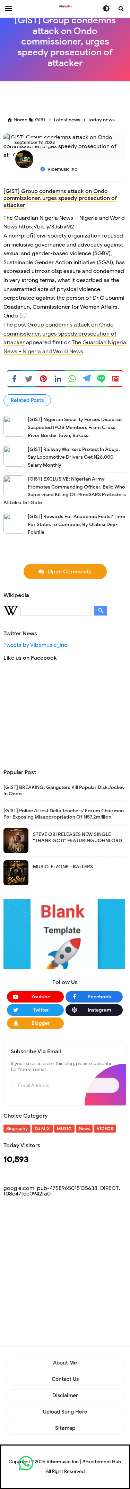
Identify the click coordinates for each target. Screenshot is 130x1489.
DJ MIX (42, 1129)
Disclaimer (65, 1395)
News (84, 1129)
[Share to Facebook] (14, 378)
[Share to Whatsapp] (72, 378)
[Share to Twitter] (28, 378)
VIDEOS (105, 1129)
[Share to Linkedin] (58, 378)
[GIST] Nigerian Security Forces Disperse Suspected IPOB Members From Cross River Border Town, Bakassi (75, 427)
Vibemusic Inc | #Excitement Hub (83, 1462)
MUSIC (64, 1129)
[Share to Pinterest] (43, 378)
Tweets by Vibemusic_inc (35, 645)
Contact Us (65, 1379)
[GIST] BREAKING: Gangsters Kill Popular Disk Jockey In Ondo (64, 790)
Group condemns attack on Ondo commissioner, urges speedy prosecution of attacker (59, 333)
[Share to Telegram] (86, 378)
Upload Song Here (65, 1412)
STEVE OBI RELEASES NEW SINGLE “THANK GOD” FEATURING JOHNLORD (77, 837)
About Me (65, 1363)
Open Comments (69, 571)
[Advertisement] (66, 97)
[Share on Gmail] (116, 378)
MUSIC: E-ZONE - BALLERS (63, 867)
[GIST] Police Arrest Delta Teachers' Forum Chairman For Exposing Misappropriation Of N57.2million (63, 814)
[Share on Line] (101, 378)
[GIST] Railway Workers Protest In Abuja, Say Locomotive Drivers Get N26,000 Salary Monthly (74, 457)
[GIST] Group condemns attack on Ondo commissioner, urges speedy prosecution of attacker (60, 198)
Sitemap (65, 1428)
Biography (17, 1129)
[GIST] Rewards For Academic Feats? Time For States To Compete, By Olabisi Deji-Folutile (76, 525)
